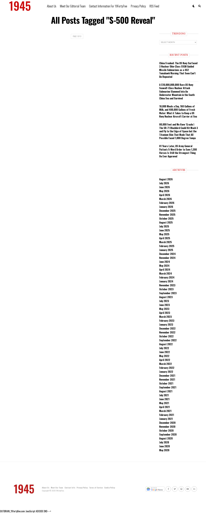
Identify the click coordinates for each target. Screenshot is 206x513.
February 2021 (166, 415)
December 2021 (167, 375)
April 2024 (164, 269)
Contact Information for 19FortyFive (108, 6)
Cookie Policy (109, 487)
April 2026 (164, 195)
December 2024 (167, 254)
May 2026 (164, 191)
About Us (51, 6)
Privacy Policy (138, 6)
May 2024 (164, 265)
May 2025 (164, 234)
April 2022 (164, 360)
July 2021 (164, 395)
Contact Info (70, 487)
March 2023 (165, 316)
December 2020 (167, 423)
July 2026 (164, 183)
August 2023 (166, 297)
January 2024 (166, 281)
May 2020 (164, 450)
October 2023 (166, 289)
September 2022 (168, 340)
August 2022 (166, 344)
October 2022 (166, 336)
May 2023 (164, 309)
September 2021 (167, 387)
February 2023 (166, 320)
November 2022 (167, 332)
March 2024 (165, 273)
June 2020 (164, 446)
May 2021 (164, 403)
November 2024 (167, 258)
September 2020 (168, 434)
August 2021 (165, 391)
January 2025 (166, 250)
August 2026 (166, 179)
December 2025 (167, 210)
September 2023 (168, 293)
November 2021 (167, 379)
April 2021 (164, 407)
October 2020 (166, 430)
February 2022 (166, 368)
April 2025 (164, 238)
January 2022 (166, 371)
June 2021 (164, 399)
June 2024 (164, 262)
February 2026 (166, 203)
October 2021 (166, 383)
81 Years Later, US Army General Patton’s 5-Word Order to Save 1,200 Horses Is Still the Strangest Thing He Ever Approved (178, 151)
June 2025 (164, 230)
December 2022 (167, 328)
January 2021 (166, 419)
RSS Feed (154, 6)
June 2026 (164, 187)
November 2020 (167, 426)
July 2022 (164, 348)
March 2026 (165, 199)
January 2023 (166, 324)
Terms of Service (96, 487)
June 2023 (164, 305)
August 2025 (166, 222)
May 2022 (164, 356)
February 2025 (166, 246)
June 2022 (164, 352)
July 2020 (164, 442)
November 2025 (167, 214)
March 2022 (165, 364)
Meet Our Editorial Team (73, 6)
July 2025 (164, 226)
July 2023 (164, 301)
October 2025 (166, 218)
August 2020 (166, 438)
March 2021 (165, 411)
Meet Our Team (57, 487)
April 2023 (164, 313)
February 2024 (166, 277)
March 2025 (165, 242)
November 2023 (167, 285)
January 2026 (166, 207)
